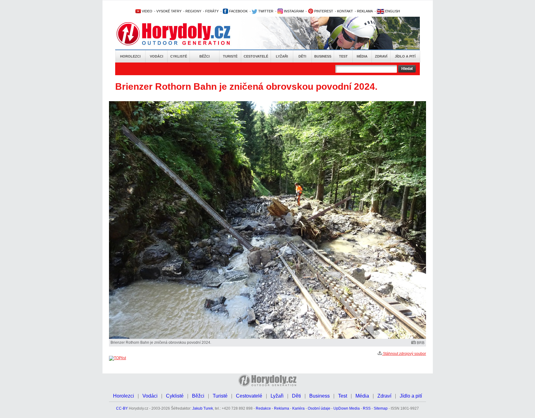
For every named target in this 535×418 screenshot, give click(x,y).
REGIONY (193, 11)
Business (322, 56)
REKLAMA (365, 11)
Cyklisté (178, 56)
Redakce (263, 408)
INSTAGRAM (293, 11)
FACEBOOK (238, 11)
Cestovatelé (256, 56)
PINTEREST (323, 11)
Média (362, 56)
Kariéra (298, 408)
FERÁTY (212, 11)
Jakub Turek (202, 408)
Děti (302, 56)
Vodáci (156, 56)
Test (343, 56)
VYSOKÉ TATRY (168, 11)
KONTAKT (345, 11)
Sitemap (381, 408)
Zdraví (381, 56)
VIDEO (146, 11)
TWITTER (265, 11)
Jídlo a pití (405, 56)
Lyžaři (282, 56)
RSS (367, 408)
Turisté (230, 56)
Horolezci (130, 56)
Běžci (204, 56)
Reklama (281, 408)
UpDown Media (346, 408)
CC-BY (122, 408)
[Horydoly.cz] (180, 34)
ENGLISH (392, 11)
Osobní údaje (319, 408)
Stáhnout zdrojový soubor (404, 353)
